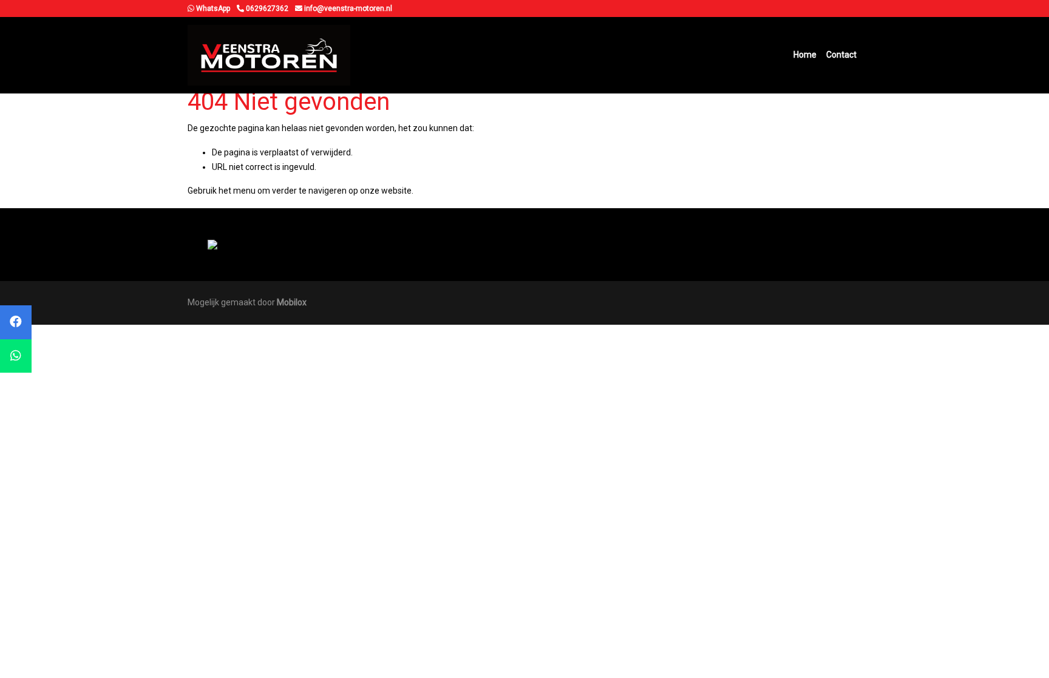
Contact (841, 54)
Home (804, 54)
